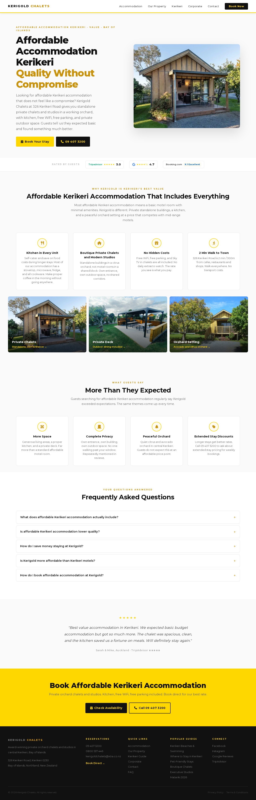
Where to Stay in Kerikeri (186, 756)
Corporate (195, 6)
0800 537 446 (94, 751)
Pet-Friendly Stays (181, 761)
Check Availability (108, 708)
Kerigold (29, 6)
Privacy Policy (215, 792)
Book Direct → (95, 763)
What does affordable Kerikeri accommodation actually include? (69, 517)
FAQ (131, 772)
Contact (213, 6)
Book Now (236, 6)
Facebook (219, 745)
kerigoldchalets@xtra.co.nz (103, 756)
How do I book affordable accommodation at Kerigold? (62, 575)
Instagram (218, 751)
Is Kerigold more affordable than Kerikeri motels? (57, 560)
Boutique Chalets (181, 766)
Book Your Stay (37, 141)
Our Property (157, 6)
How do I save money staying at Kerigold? (51, 546)
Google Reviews (222, 756)
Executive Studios (181, 772)
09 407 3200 (75, 141)
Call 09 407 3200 (152, 708)
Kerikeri (177, 6)
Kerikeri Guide (137, 756)
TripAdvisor (219, 761)
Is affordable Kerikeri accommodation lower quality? (60, 531)
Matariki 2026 (178, 777)
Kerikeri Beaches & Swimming (182, 748)
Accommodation (130, 6)
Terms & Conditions (237, 792)
